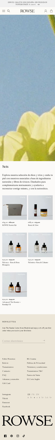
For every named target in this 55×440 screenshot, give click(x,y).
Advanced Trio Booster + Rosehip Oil (11, 303)
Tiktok (5, 399)
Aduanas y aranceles (10, 379)
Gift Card (6, 383)
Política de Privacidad (36, 363)
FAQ (4, 375)
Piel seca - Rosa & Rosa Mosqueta (10, 264)
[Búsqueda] (8, 11)
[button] (4, 11)
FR (33, 394)
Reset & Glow (33, 225)
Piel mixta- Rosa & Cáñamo (38, 263)
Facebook (6, 407)
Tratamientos (7, 367)
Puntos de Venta (33, 375)
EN (37, 394)
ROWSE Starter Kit (9, 225)
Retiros (5, 363)
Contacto (6, 371)
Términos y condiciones (37, 367)
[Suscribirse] (42, 340)
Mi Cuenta (31, 359)
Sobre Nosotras (8, 359)
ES (29, 394)
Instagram (6, 394)
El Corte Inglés (33, 379)
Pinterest (6, 403)
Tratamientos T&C (35, 371)
